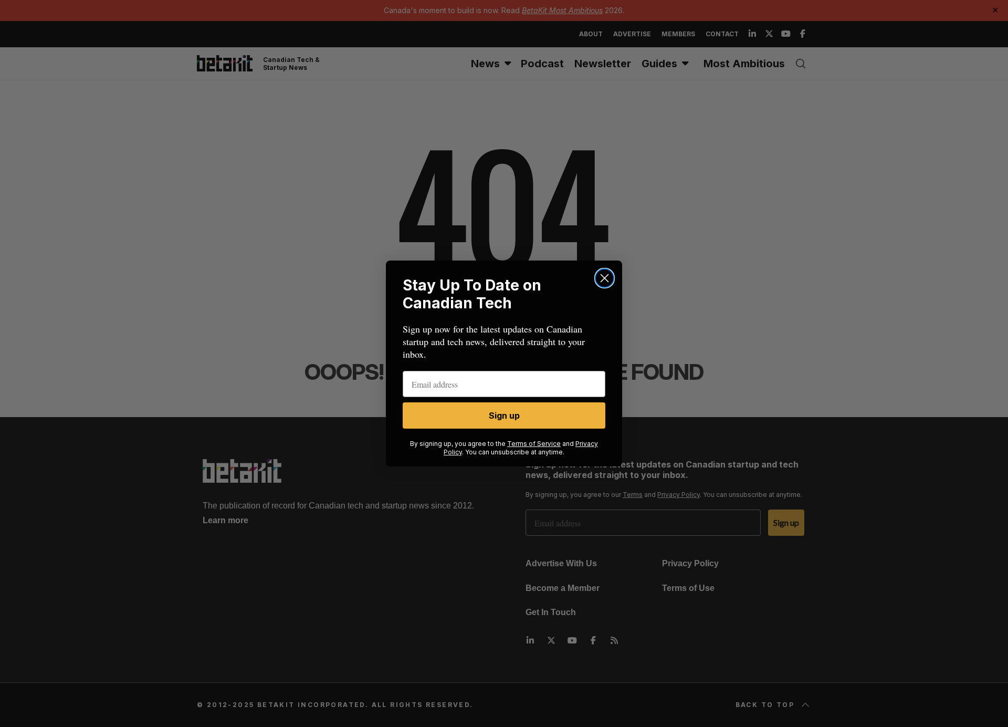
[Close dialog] (604, 278)
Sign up (504, 415)
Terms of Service (534, 444)
